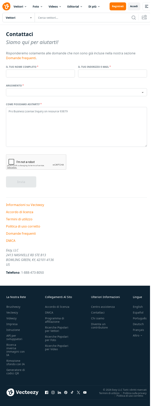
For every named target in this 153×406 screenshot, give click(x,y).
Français (138, 330)
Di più (92, 6)
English (138, 307)
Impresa (12, 324)
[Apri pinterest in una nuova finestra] (65, 392)
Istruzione (13, 330)
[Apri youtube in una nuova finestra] (84, 392)
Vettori (18, 6)
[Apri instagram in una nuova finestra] (53, 392)
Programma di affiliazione (54, 320)
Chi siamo (97, 318)
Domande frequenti (21, 58)
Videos (53, 6)
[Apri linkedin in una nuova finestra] (59, 392)
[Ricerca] (133, 17)
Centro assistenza (103, 307)
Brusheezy (13, 307)
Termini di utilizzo (19, 219)
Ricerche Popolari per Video (56, 347)
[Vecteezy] (6, 6)
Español (138, 312)
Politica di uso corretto (23, 226)
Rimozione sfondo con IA (15, 362)
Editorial (73, 6)
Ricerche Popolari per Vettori (56, 329)
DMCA (10, 240)
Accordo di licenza (19, 212)
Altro (136, 335)
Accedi (134, 6)
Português (140, 318)
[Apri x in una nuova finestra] (78, 392)
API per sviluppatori (14, 337)
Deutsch (138, 324)
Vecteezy (12, 312)
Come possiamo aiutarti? (23, 104)
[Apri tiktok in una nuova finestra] (72, 392)
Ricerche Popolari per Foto (56, 338)
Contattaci (98, 312)
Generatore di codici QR (15, 371)
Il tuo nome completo (21, 67)
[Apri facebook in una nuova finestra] (46, 392)
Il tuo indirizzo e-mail (93, 67)
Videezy (11, 318)
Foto (36, 6)
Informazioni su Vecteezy (25, 205)
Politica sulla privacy (135, 393)
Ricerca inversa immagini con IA (15, 350)
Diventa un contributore (99, 325)
